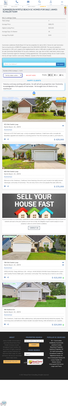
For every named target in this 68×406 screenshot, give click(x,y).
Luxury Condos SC (56, 360)
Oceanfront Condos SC (56, 353)
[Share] (8, 139)
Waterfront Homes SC (56, 355)
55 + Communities (56, 340)
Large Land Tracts (56, 366)
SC (22, 6)
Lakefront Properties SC (56, 349)
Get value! (60, 64)
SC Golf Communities (56, 351)
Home (5, 6)
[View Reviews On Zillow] (34, 93)
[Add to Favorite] (5, 139)
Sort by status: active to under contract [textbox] (13, 75)
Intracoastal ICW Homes (56, 364)
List (57, 75)
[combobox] (13, 75)
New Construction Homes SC (56, 357)
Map (62, 75)
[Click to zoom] (34, 87)
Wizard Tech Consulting (31, 375)
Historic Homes (56, 362)
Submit (34, 344)
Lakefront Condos (56, 345)
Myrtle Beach (31, 6)
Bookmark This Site (12, 361)
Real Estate (14, 6)
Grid (51, 75)
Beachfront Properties (56, 347)
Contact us (34, 228)
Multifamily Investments (56, 343)
